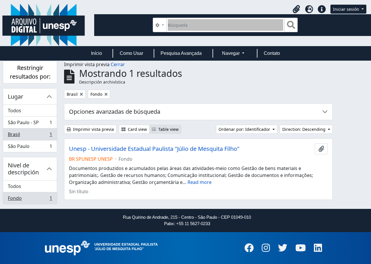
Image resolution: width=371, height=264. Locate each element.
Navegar (231, 53)
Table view (168, 129)
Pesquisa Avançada (181, 53)
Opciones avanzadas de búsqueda (114, 111)
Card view (137, 129)
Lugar (15, 96)
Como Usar (131, 53)
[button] (296, 9)
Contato (272, 53)
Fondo (30, 199)
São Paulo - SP (30, 124)
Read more (200, 182)
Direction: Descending (304, 129)
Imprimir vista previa (93, 129)
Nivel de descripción (23, 168)
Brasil (30, 135)
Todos (14, 110)
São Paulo (30, 147)
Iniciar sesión (346, 9)
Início (96, 53)
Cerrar (118, 64)
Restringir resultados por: (30, 72)
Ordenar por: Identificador (245, 129)
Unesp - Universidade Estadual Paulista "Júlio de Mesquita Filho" (154, 148)
